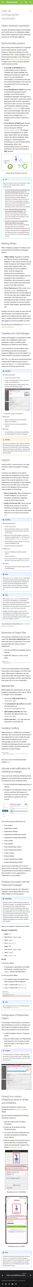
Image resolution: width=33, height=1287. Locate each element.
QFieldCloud (15, 1007)
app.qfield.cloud (20, 1109)
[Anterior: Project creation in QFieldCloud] (2, 1274)
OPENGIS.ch (14, 1280)
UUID (15, 364)
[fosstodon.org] (9, 1284)
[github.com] (2, 1284)
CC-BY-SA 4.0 (21, 1280)
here (5, 515)
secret (25, 115)
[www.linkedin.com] (5, 1284)
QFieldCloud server (15, 1147)
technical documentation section (19, 59)
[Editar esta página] (30, 11)
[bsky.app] (12, 1284)
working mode (16, 108)
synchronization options (12, 130)
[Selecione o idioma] (26, 2)
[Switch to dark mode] (21, 2)
